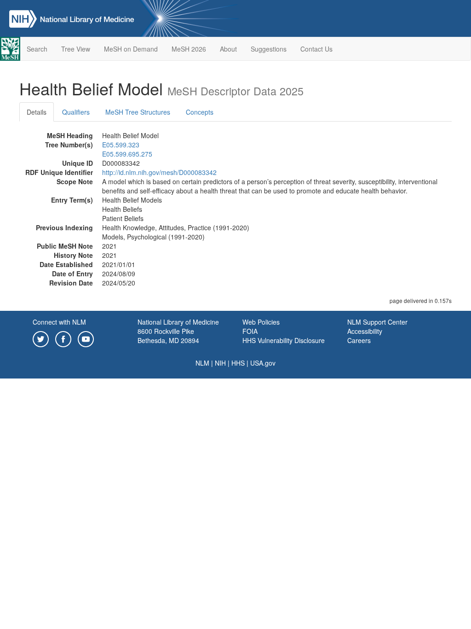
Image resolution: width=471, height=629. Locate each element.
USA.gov (263, 362)
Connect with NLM (59, 321)
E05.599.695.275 (127, 153)
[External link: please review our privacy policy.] (41, 338)
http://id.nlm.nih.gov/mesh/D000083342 (159, 172)
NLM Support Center (377, 321)
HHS (238, 362)
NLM (202, 362)
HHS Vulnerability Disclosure (283, 340)
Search (37, 48)
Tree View (75, 48)
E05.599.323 (120, 144)
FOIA (250, 331)
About (228, 48)
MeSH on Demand (131, 48)
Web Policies (261, 321)
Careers (359, 340)
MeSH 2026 (189, 48)
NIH (220, 362)
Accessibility (364, 331)
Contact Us (316, 48)
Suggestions (269, 48)
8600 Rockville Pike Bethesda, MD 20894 (168, 335)
